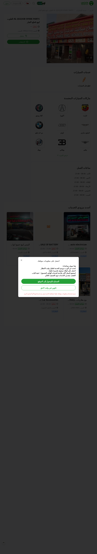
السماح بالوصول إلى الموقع (48, 281)
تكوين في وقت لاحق (48, 287)
